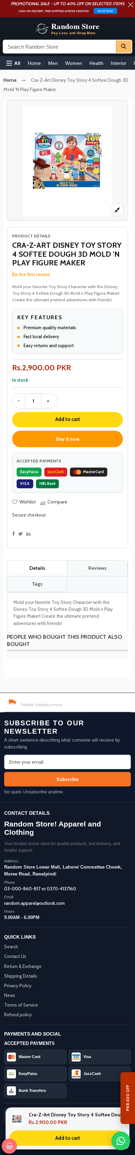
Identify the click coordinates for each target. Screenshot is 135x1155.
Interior (118, 63)
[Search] (124, 46)
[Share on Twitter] (20, 534)
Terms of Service (21, 1005)
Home (34, 63)
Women (73, 63)
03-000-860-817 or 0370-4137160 (40, 888)
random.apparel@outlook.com (34, 903)
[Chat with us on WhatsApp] (120, 1141)
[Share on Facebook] (13, 534)
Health (96, 63)
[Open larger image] (117, 209)
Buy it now (67, 439)
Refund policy (18, 1014)
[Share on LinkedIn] (28, 534)
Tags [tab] (37, 584)
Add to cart (67, 419)
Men (53, 63)
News (9, 995)
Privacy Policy (18, 985)
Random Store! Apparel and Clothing (52, 828)
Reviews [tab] (97, 568)
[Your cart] (9, 1146)
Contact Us (15, 956)
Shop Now (105, 11)
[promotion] (130, 5)
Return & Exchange (23, 966)
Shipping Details (20, 976)
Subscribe (67, 779)
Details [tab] (37, 568)
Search (11, 946)
